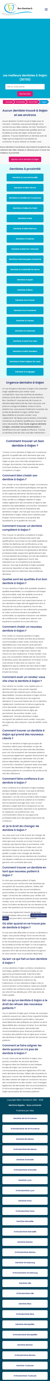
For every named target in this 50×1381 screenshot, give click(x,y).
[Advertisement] (25, 47)
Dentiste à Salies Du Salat (25, 208)
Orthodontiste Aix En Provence (25, 1128)
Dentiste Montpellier (25, 1324)
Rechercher (25, 94)
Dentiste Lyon (25, 1180)
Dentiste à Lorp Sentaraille (25, 177)
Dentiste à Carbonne (25, 330)
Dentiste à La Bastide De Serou (25, 269)
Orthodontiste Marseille (25, 1231)
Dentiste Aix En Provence (25, 1118)
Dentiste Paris (25, 1200)
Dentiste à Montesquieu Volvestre (25, 259)
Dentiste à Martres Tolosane (25, 249)
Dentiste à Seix (25, 218)
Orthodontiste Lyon (25, 1190)
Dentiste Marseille (25, 1221)
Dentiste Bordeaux (25, 1139)
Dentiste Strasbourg (25, 1262)
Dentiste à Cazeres (25, 238)
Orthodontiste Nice (25, 1314)
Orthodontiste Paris (25, 1211)
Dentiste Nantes (25, 1242)
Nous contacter (34, 1105)
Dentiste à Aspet (25, 279)
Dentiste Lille (25, 1283)
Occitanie (20, 102)
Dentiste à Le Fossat (25, 300)
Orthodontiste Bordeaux (25, 1149)
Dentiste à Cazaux (25, 320)
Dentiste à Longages (25, 371)
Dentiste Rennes (25, 1345)
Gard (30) (33, 102)
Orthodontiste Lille (25, 1293)
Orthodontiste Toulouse (25, 1375)
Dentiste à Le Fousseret (25, 310)
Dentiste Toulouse (25, 1365)
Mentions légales (17, 1105)
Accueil (9, 102)
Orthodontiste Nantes (25, 1252)
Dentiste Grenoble (25, 1159)
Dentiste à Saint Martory (25, 228)
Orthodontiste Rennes (25, 1355)
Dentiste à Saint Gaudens (25, 351)
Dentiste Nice (25, 1303)
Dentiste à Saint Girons (25, 187)
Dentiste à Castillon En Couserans (25, 198)
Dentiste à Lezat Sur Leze (25, 341)
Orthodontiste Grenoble (25, 1169)
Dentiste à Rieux (25, 290)
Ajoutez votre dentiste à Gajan (25, 159)
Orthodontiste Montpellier (25, 1334)
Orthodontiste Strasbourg (25, 1272)
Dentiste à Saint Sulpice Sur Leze (25, 361)
